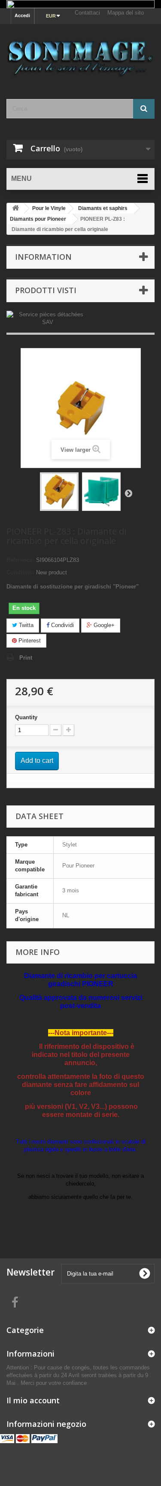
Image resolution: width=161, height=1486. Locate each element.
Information (43, 257)
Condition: (20, 572)
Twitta (25, 625)
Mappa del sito (125, 12)
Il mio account (33, 1400)
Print (25, 657)
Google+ (103, 625)
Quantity (26, 717)
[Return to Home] (15, 208)
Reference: (20, 560)
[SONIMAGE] (80, 54)
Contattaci (87, 12)
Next (128, 493)
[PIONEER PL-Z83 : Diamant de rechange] (59, 491)
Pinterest (29, 640)
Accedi (22, 15)
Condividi (61, 625)
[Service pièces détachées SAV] (47, 318)
